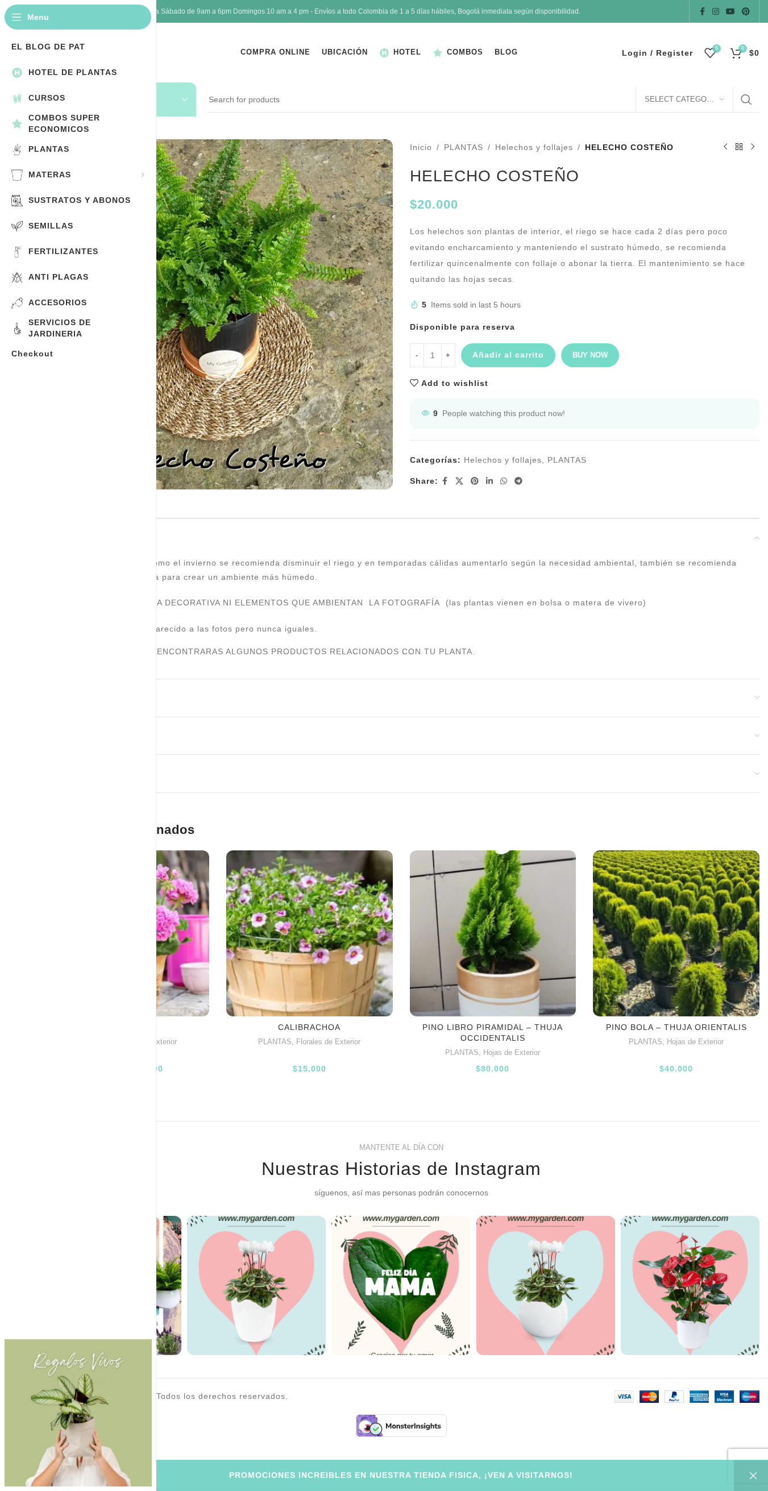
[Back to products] (739, 147)
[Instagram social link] (716, 11)
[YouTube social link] (730, 11)
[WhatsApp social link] (504, 481)
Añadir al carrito (508, 354)
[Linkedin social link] (490, 481)
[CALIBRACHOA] (309, 933)
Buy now (590, 355)
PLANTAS (463, 147)
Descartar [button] (751, 1475)
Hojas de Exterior (511, 1052)
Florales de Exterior (328, 1041)
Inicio (421, 147)
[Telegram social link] (518, 481)
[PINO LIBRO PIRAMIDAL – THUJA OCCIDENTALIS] (493, 933)
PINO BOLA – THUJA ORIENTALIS (676, 1027)
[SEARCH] (746, 99)
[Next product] (752, 147)
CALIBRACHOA (309, 1027)
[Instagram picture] (256, 1285)
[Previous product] (725, 147)
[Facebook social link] (702, 11)
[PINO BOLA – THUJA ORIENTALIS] (676, 933)
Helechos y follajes (534, 147)
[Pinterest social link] (745, 11)
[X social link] (459, 481)
